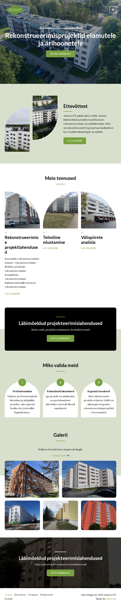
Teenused (33, 594)
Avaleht (8, 594)
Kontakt (9, 598)
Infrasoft (111, 598)
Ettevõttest (20, 594)
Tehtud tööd (46, 594)
